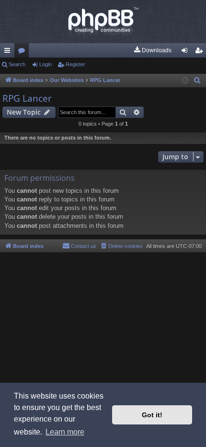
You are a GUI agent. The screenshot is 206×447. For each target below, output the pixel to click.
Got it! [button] (152, 415)
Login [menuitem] (186, 52)
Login (45, 64)
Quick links (9, 52)
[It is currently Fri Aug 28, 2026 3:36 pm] (185, 80)
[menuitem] (152, 50)
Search (17, 64)
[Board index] (103, 21)
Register (75, 64)
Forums (23, 52)
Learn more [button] (65, 432)
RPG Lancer (27, 98)
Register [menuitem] (200, 52)
